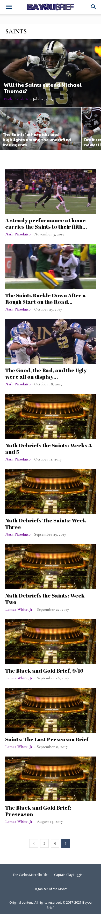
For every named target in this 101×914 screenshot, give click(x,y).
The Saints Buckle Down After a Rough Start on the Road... (45, 298)
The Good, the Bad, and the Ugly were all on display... (46, 373)
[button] (93, 7)
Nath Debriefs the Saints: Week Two (45, 599)
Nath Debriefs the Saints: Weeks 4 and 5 (48, 448)
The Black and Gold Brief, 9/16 (44, 670)
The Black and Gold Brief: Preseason (38, 811)
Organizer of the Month (50, 889)
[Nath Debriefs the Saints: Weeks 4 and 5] (50, 416)
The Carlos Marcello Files (31, 875)
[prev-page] (33, 843)
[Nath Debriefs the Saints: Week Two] (50, 566)
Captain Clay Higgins (69, 875)
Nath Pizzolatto (16, 99)
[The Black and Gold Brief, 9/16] (50, 641)
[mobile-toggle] (9, 7)
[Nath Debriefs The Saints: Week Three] (50, 491)
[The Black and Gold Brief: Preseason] (50, 779)
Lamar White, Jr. (19, 609)
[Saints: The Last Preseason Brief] (50, 710)
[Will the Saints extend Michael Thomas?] (50, 73)
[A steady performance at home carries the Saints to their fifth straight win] (50, 191)
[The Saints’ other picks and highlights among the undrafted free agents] (40, 128)
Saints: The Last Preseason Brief (47, 739)
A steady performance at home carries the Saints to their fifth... (46, 223)
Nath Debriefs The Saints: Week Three (45, 523)
